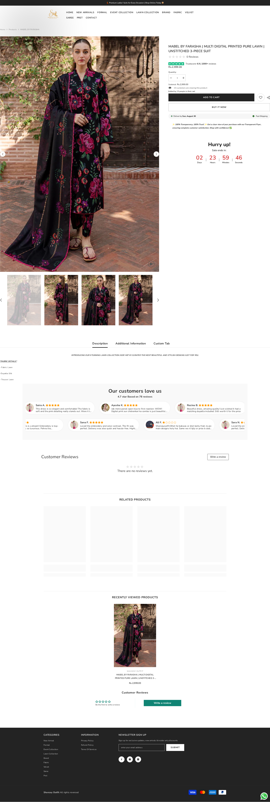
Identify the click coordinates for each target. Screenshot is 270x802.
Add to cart (211, 97)
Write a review (218, 457)
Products (13, 29)
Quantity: (172, 72)
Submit (175, 747)
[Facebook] (122, 759)
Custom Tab (162, 343)
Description (100, 343)
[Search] (223, 15)
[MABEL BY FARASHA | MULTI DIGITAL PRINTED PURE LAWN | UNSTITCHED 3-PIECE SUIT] (135, 635)
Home (2, 29)
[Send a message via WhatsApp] (264, 796)
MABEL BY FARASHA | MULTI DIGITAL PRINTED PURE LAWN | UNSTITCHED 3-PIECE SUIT (135, 676)
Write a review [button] (162, 703)
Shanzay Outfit (135, 671)
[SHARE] (267, 97)
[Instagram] (130, 759)
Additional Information (130, 343)
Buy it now (219, 107)
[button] (2, 154)
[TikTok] (138, 759)
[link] (261, 97)
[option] (79, 154)
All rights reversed (61, 792)
